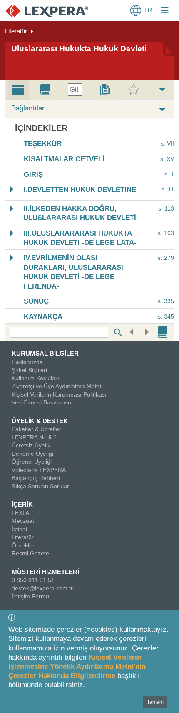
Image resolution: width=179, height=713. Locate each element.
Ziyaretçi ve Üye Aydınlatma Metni (56, 386)
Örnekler (23, 545)
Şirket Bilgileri (29, 370)
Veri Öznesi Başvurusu (41, 402)
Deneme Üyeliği (32, 453)
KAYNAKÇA (43, 317)
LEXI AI (21, 513)
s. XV (167, 159)
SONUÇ (36, 302)
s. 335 (166, 301)
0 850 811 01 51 (33, 580)
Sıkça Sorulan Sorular (40, 486)
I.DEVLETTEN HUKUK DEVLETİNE (79, 190)
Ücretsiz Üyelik (31, 445)
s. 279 (166, 257)
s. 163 (166, 233)
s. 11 (168, 189)
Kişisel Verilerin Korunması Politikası (59, 394)
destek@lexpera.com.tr (42, 588)
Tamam (155, 702)
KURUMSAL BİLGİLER (45, 353)
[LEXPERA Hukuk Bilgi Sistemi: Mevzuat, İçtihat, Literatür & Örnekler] (47, 11)
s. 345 (166, 316)
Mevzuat (23, 520)
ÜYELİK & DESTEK (40, 420)
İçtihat (19, 529)
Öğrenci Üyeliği (32, 461)
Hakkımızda (27, 362)
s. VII (167, 144)
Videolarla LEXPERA (39, 470)
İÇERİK (22, 504)
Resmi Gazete (30, 553)
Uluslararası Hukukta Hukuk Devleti (79, 48)
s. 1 (169, 174)
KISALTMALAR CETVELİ (64, 159)
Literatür (16, 31)
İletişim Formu (30, 596)
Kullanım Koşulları (35, 378)
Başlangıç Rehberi (36, 477)
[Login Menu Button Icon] (165, 11)
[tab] (18, 90)
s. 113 (166, 208)
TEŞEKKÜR (43, 144)
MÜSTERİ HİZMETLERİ (45, 571)
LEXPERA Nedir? (34, 437)
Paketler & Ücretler (36, 429)
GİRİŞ (33, 174)
